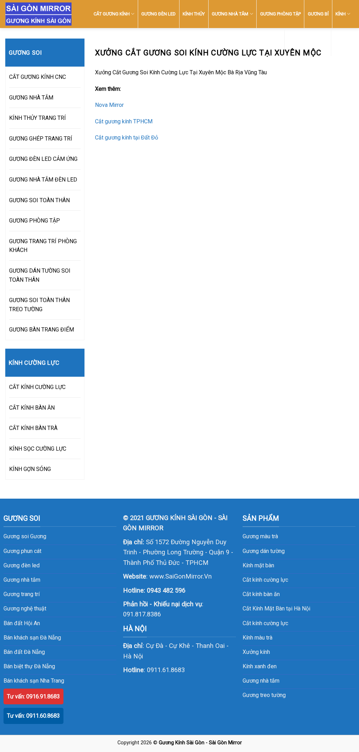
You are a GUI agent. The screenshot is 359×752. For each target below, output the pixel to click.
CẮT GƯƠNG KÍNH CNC (37, 77)
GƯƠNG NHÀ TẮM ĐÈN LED (43, 179)
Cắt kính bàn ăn (261, 594)
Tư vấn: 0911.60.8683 (33, 715)
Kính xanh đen (260, 666)
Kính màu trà (257, 637)
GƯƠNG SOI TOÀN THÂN (39, 200)
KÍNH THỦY (194, 13)
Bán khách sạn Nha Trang (34, 680)
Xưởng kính (256, 652)
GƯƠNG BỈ (318, 13)
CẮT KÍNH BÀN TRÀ (33, 428)
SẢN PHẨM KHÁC (305, 42)
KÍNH (341, 13)
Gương (38, 536)
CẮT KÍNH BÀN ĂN (32, 407)
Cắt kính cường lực (265, 579)
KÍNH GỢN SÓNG (30, 469)
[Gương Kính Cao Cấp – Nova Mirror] (38, 14)
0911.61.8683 (166, 670)
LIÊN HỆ (342, 42)
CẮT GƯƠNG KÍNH (112, 13)
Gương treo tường (264, 695)
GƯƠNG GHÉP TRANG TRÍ (40, 138)
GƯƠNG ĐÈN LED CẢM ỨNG (43, 159)
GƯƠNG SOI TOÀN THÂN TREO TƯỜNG (39, 305)
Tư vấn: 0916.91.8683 (33, 696)
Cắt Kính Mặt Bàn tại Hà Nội (276, 608)
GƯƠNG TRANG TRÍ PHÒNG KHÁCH (43, 246)
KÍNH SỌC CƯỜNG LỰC (37, 448)
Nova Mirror (109, 105)
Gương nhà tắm (261, 680)
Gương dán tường (264, 551)
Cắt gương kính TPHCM (124, 121)
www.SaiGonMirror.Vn (180, 576)
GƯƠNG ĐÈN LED (158, 13)
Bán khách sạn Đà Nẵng (32, 637)
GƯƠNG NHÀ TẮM (230, 13)
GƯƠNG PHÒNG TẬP (280, 13)
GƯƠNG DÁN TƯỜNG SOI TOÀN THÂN (39, 275)
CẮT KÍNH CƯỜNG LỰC (37, 387)
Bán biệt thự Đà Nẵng (29, 666)
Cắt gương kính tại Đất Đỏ (126, 137)
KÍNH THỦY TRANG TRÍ (37, 118)
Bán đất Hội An (22, 623)
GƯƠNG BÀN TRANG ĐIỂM (41, 329)
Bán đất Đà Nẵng (24, 652)
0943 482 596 (166, 590)
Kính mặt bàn (258, 565)
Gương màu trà (260, 536)
